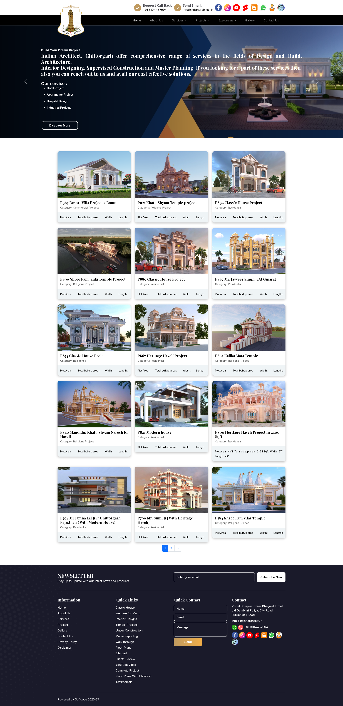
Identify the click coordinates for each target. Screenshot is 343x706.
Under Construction (129, 630)
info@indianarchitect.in (198, 9)
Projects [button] (201, 20)
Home (137, 20)
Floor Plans (123, 647)
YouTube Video (126, 665)
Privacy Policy (67, 642)
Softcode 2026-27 (87, 699)
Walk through (125, 642)
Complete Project (127, 670)
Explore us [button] (226, 20)
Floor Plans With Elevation (133, 676)
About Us (156, 20)
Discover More (59, 125)
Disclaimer (64, 647)
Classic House (125, 607)
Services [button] (178, 20)
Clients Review (125, 659)
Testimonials (124, 682)
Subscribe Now (271, 577)
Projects (63, 624)
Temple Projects (127, 624)
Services (63, 619)
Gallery (250, 20)
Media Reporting (127, 636)
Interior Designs (126, 619)
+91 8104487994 (155, 9)
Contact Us (271, 20)
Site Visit (121, 653)
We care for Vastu (128, 613)
